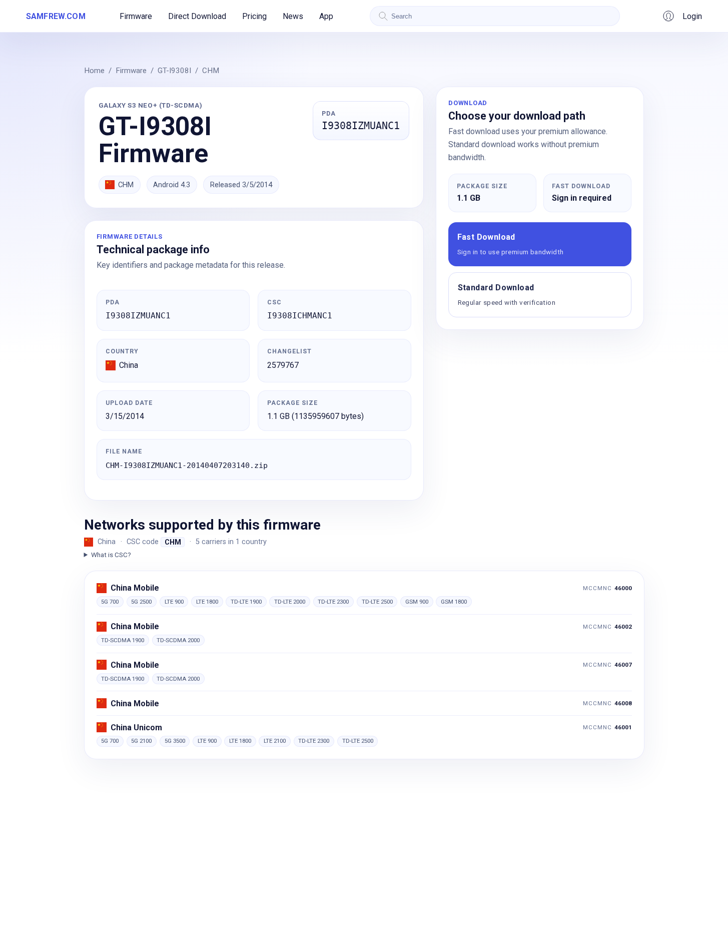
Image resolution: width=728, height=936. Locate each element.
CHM (210, 70)
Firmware (136, 16)
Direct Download (197, 16)
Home (94, 70)
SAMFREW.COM (56, 16)
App (326, 16)
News (293, 16)
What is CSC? (111, 555)
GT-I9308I (174, 70)
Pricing (254, 16)
